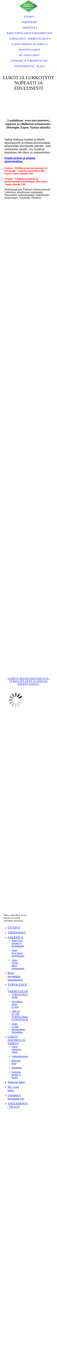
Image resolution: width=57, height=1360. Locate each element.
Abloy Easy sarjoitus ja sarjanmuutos (18, 943)
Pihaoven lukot (16, 1062)
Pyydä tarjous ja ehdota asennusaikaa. (19, 160)
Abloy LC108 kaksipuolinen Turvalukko (18, 1028)
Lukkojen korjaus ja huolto (16, 1075)
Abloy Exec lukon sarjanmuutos (18, 953)
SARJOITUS (28, 27)
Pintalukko (17, 1067)
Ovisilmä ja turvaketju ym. (29, 60)
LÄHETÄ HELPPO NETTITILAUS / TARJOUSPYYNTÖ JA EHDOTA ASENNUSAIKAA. (28, 681)
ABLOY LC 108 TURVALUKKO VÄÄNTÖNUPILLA (22, 1015)
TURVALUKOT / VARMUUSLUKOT (28, 38)
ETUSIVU (29, 16)
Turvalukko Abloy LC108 (17, 1004)
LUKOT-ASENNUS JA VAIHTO (28, 44)
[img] (28, 6)
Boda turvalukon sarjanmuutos (29, 33)
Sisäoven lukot (29, 49)
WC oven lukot (29, 55)
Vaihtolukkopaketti (21, 1056)
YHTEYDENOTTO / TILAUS (29, 66)
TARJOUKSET (29, 22)
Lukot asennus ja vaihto (16, 1049)
